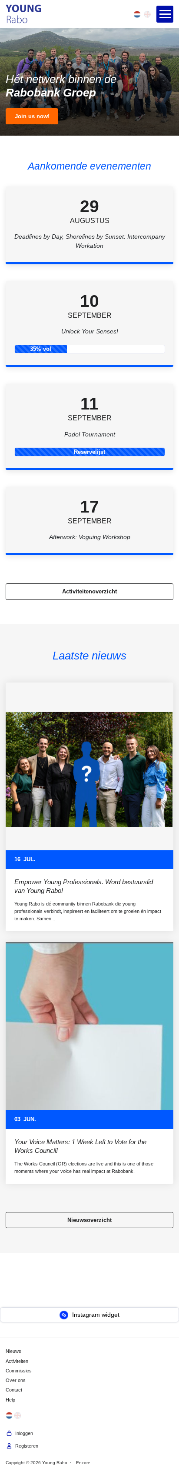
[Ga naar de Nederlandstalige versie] (136, 14)
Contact (14, 1390)
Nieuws (13, 1351)
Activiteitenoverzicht (89, 591)
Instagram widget (94, 1314)
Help (10, 1399)
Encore (83, 1462)
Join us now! (32, 116)
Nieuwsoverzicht (89, 1220)
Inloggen (23, 1433)
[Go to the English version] (147, 14)
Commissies (19, 1370)
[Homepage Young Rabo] (24, 14)
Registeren (25, 1445)
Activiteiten (17, 1361)
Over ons (16, 1380)
